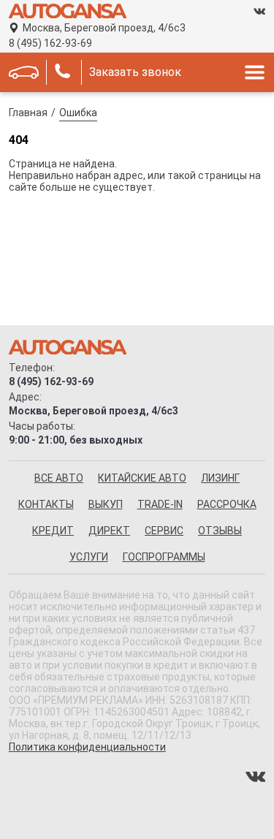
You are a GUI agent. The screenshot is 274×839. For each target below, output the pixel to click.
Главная (28, 112)
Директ (109, 530)
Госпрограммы (164, 557)
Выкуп (105, 504)
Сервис (164, 530)
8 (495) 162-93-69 (50, 43)
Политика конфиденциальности (87, 747)
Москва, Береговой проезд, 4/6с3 (104, 28)
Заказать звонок (135, 72)
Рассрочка (226, 504)
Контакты (46, 504)
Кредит (53, 530)
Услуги (88, 557)
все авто (58, 478)
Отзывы (220, 530)
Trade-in (160, 504)
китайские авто (142, 478)
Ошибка (78, 112)
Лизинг (220, 478)
